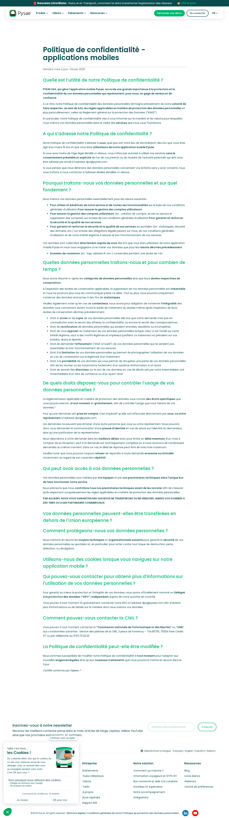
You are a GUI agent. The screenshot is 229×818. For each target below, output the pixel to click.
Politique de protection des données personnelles (151, 813)
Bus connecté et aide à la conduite (155, 781)
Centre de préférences (198, 786)
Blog (187, 770)
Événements (90, 770)
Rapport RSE (89, 803)
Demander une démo (169, 13)
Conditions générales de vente (104, 813)
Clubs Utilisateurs (93, 776)
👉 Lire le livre (186, 3)
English (189, 751)
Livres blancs (192, 776)
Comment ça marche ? (148, 770)
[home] (19, 13)
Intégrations (140, 797)
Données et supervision (148, 786)
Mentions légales (76, 813)
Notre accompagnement (149, 792)
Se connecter (197, 13)
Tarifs (85, 786)
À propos (87, 792)
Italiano (211, 751)
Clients (86, 781)
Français (178, 751)
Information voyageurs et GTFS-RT (155, 776)
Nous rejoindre (91, 797)
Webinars (190, 781)
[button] (42, 13)
